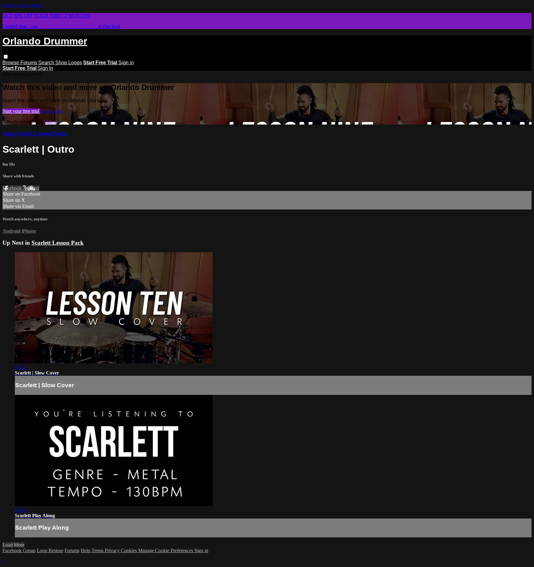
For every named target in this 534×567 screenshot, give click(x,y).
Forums (29, 62)
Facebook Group (19, 550)
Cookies (129, 550)
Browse (11, 62)
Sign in (126, 62)
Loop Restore (50, 550)
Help (86, 550)
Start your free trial (21, 111)
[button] (6, 57)
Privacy (113, 550)
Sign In (45, 68)
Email (33, 188)
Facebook (12, 188)
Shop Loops (68, 62)
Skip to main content (22, 5)
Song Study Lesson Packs (34, 133)
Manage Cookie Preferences (166, 550)
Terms (98, 550)
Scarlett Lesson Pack (58, 242)
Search (46, 62)
